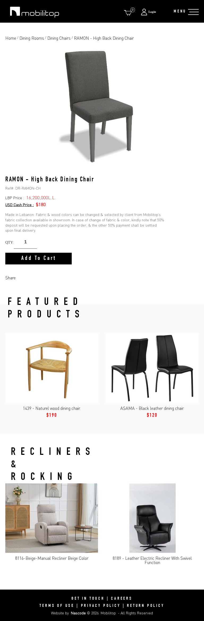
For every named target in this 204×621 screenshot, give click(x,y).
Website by (68, 613)
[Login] (154, 11)
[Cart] (129, 12)
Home (10, 38)
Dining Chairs (59, 38)
